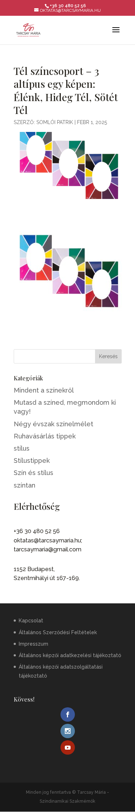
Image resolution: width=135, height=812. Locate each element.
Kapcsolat (31, 620)
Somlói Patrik (54, 122)
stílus (22, 448)
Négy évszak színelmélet (53, 424)
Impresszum (33, 644)
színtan (24, 485)
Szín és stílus (33, 472)
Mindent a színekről (44, 390)
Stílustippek (32, 460)
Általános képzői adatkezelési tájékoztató (70, 655)
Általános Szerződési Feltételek (58, 632)
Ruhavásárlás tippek (45, 436)
